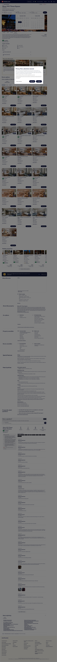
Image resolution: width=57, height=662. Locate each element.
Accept (39, 81)
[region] (28, 75)
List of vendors (18, 78)
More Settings (19, 81)
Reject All (32, 81)
